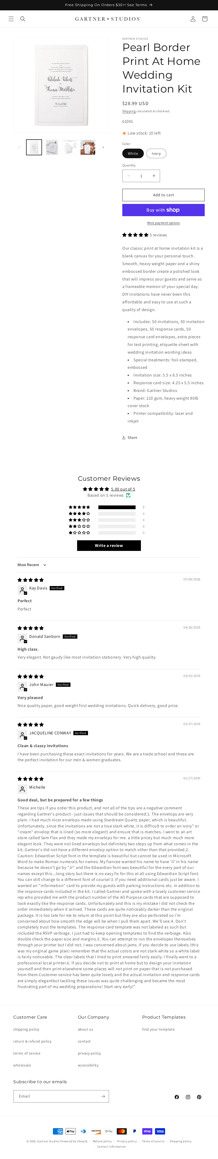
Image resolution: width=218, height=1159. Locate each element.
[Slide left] (19, 147)
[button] (11, 19)
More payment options (163, 223)
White (133, 153)
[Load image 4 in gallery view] (88, 147)
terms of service (27, 1053)
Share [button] (132, 437)
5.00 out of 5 (123, 489)
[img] (31, 580)
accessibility (88, 1065)
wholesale (22, 1065)
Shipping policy (181, 1141)
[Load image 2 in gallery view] (52, 147)
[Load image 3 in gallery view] (70, 147)
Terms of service (153, 1141)
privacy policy (89, 1053)
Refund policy (102, 1141)
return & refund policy (32, 1041)
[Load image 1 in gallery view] (34, 147)
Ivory (156, 153)
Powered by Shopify (74, 1141)
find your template (158, 1029)
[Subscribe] (103, 1096)
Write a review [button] (109, 545)
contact (84, 1041)
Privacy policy (127, 1141)
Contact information (111, 1146)
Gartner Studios (48, 1141)
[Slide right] (103, 147)
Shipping (129, 111)
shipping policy (26, 1029)
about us (85, 1029)
